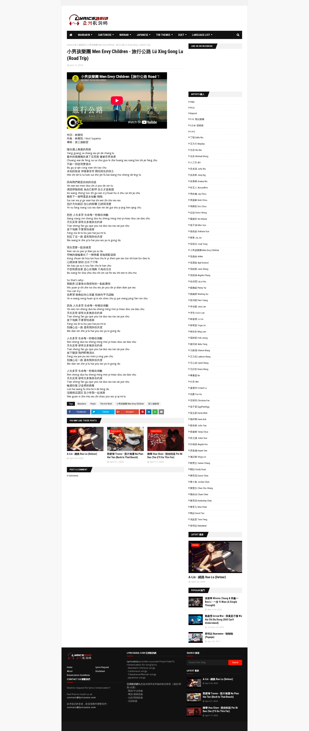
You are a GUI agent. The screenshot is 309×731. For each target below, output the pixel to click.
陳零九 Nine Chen (198, 507)
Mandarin (82, 404)
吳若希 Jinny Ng (198, 175)
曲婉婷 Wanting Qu (199, 294)
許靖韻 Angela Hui (199, 444)
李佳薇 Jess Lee (198, 306)
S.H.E (192, 131)
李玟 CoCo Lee (197, 312)
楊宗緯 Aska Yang (198, 344)
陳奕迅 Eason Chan (199, 475)
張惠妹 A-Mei (196, 256)
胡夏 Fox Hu (196, 394)
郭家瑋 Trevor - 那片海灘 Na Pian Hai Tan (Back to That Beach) (221, 695)
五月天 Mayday (197, 143)
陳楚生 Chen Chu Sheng (201, 488)
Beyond (193, 113)
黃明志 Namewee (198, 525)
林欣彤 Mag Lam (198, 331)
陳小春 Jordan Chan (199, 482)
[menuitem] (71, 35)
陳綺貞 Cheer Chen (199, 494)
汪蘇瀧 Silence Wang (200, 350)
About (70, 671)
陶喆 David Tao (197, 513)
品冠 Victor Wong (198, 212)
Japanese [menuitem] (142, 34)
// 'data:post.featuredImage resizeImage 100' (195, 602)
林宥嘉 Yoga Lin (198, 325)
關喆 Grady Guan (198, 469)
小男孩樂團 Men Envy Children (130, 404)
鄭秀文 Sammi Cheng (200, 463)
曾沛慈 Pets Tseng (199, 300)
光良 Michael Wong (199, 156)
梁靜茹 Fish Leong (199, 338)
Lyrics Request (102, 667)
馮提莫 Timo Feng (198, 519)
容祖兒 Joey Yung (198, 244)
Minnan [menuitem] (124, 34)
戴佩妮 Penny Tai (198, 287)
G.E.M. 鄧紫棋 (196, 125)
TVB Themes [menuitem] (163, 34)
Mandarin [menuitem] (84, 34)
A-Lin (192, 107)
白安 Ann (194, 381)
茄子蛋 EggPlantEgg (199, 406)
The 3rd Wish (106, 404)
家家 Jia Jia (196, 237)
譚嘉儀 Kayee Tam (198, 450)
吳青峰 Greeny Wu (198, 181)
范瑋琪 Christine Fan (200, 400)
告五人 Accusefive (199, 187)
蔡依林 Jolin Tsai (198, 425)
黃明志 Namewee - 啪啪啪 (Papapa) (219, 635)
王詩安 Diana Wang (199, 369)
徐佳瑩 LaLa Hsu (198, 281)
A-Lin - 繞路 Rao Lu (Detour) (82, 453)
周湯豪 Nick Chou (198, 200)
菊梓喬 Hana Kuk (198, 419)
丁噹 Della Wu (196, 137)
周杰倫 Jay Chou (198, 194)
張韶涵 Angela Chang (200, 275)
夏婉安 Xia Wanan (198, 219)
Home (69, 45)
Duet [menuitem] (181, 34)
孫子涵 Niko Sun (198, 225)
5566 (192, 102)
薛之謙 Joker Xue (198, 438)
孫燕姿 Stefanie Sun (199, 231)
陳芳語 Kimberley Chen (201, 500)
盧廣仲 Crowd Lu (198, 388)
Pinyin (93, 404)
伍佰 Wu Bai (196, 150)
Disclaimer (100, 671)
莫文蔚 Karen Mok (198, 413)
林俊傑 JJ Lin (196, 319)
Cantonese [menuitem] (105, 34)
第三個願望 (79, 45)
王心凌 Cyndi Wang (199, 363)
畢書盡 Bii (195, 375)
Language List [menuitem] (201, 34)
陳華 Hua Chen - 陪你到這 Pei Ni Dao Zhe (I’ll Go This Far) (220, 709)
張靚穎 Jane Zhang (199, 269)
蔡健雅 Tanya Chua (199, 431)
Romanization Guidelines (78, 675)
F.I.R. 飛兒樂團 (197, 119)
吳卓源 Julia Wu (198, 168)
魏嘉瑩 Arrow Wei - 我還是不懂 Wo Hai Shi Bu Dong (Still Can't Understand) (223, 619)
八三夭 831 (195, 162)
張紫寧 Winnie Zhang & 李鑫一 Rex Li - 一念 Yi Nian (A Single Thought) (221, 602)
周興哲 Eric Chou (198, 206)
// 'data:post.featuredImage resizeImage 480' (211, 558)
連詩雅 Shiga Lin (198, 456)
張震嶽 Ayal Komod (199, 262)
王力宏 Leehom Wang (200, 356)
